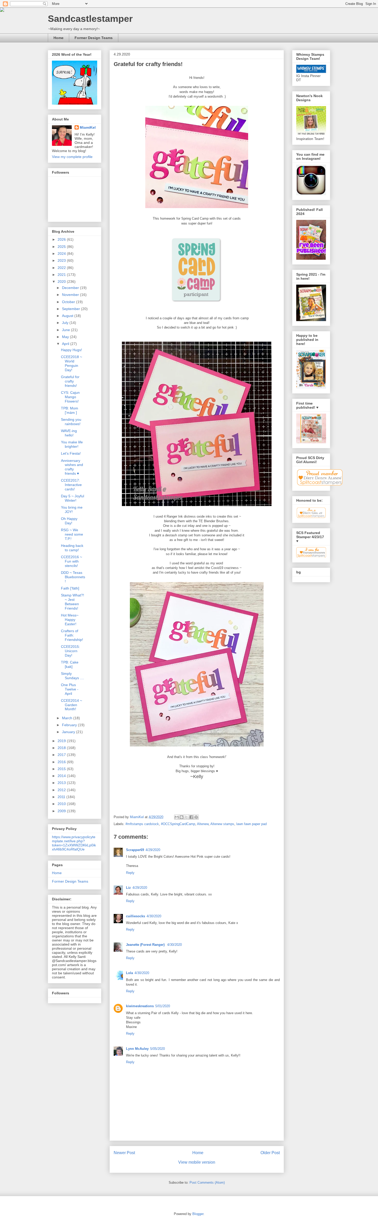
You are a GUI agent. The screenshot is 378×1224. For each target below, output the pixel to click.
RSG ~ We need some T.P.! (72, 534)
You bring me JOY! (72, 509)
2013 (62, 783)
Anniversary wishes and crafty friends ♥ (72, 467)
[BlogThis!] (181, 817)
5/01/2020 (162, 1006)
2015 (62, 769)
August (68, 316)
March (67, 718)
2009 (62, 811)
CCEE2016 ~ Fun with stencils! (71, 561)
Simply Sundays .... (72, 675)
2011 (62, 797)
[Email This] (176, 817)
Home (58, 38)
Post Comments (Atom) (207, 1182)
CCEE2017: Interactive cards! (71, 484)
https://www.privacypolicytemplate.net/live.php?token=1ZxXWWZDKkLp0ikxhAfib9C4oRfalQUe (74, 843)
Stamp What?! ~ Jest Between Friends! (72, 601)
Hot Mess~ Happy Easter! (69, 619)
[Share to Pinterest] (196, 817)
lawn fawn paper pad (251, 824)
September (71, 309)
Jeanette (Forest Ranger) (146, 945)
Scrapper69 (135, 850)
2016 (62, 762)
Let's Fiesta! (71, 453)
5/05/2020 (157, 1049)
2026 (62, 239)
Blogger (197, 1214)
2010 (62, 804)
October (69, 302)
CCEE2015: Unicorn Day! (70, 650)
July (65, 323)
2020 (62, 281)
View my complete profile (72, 157)
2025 (62, 247)
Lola (129, 973)
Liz (128, 888)
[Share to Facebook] (191, 817)
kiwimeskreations (140, 1006)
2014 (62, 776)
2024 (62, 253)
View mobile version (196, 1162)
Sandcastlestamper (90, 18)
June (66, 330)
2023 (62, 260)
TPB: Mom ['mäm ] (69, 410)
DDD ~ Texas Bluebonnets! (73, 577)
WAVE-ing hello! (69, 433)
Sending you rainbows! (71, 421)
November (71, 295)
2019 (62, 741)
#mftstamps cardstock (142, 824)
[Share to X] (186, 817)
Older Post (270, 1153)
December (71, 288)
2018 (62, 748)
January (69, 732)
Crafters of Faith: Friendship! (72, 635)
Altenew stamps (222, 824)
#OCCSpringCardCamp (178, 824)
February (70, 725)
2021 (62, 275)
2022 (62, 268)
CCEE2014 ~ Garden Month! (71, 704)
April (66, 344)
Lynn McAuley (137, 1049)
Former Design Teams (94, 38)
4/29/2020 (153, 850)
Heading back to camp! (72, 548)
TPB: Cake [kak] (69, 664)
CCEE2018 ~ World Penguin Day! (71, 363)
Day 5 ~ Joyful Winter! (72, 498)
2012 (62, 790)
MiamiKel (88, 127)
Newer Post (124, 1153)
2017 (62, 755)
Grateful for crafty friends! (70, 381)
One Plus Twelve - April (69, 689)
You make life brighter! (72, 444)
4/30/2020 (154, 916)
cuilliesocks (135, 916)
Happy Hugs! (71, 350)
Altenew (203, 824)
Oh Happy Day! (69, 521)
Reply (130, 873)
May (66, 337)
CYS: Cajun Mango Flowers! (70, 396)
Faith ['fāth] (70, 588)
